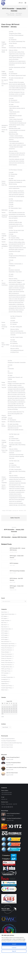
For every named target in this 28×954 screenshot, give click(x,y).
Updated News (4, 683)
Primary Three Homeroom (7, 662)
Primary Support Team (6, 660)
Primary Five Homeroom (6, 647)
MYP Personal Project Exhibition (17, 570)
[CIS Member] (9, 891)
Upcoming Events (5, 681)
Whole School (4, 689)
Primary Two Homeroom (6, 664)
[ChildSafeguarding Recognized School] (9, 885)
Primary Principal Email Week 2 (8, 738)
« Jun (2, 716)
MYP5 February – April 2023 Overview (16, 579)
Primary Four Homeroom (6, 649)
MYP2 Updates (4, 633)
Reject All (14, 951)
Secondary (3, 675)
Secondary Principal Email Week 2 (8, 740)
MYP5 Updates (9, 510)
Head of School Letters (6, 628)
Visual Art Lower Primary (6, 685)
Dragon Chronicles (5, 620)
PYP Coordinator (4, 673)
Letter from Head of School (7, 744)
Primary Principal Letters (6, 656)
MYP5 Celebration (14, 563)
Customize (14, 947)
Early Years (3, 622)
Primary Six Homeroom (6, 658)
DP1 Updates (4, 616)
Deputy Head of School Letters (7, 614)
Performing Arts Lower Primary (7, 643)
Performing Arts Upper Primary (7, 645)
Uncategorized (4, 679)
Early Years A (4, 624)
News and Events (5, 641)
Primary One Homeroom (6, 654)
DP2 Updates (4, 618)
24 (2, 712)
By (15, 510)
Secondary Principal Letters (7, 677)
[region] (14, 943)
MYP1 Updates (4, 631)
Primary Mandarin (5, 652)
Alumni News (4, 612)
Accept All (14, 944)
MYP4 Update (4, 637)
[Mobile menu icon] (25, 2)
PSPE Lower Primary (5, 668)
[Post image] (4, 550)
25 (4, 712)
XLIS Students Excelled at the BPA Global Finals (11, 742)
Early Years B (4, 626)
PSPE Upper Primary (5, 671)
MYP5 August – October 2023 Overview (16, 556)
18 (4, 710)
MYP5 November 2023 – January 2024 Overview (17, 549)
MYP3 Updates (4, 635)
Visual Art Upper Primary (6, 687)
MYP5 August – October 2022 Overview (16, 586)
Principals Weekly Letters (6, 666)
